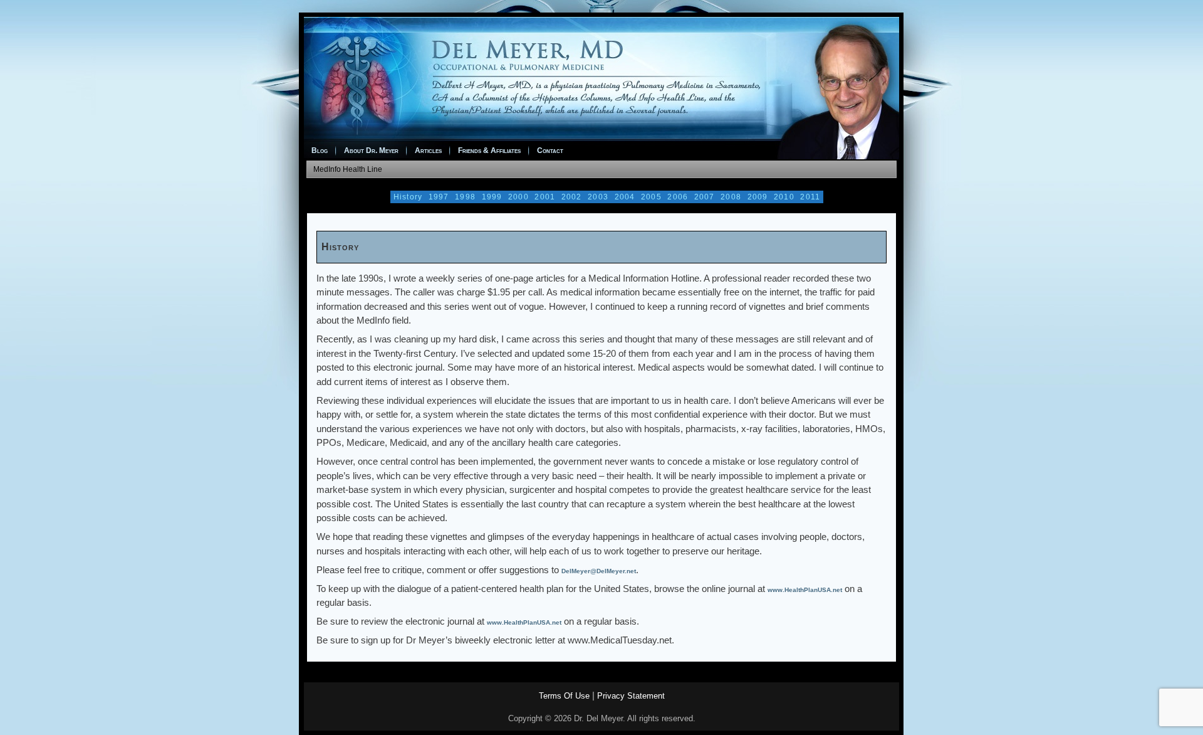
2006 (677, 197)
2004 (625, 197)
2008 (731, 197)
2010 (784, 197)
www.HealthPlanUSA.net (805, 589)
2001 (544, 197)
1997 (439, 197)
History (407, 197)
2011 (810, 197)
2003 (598, 197)
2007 (704, 197)
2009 (757, 197)
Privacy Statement (631, 696)
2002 (571, 197)
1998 (465, 197)
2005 (651, 197)
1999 (492, 197)
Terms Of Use (564, 696)
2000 (518, 197)
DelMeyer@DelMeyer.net (598, 571)
